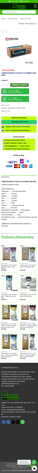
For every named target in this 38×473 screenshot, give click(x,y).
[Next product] (3, 31)
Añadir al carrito (19, 85)
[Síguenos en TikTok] (13, 422)
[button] (2, 6)
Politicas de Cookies (25, 465)
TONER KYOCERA (25, 19)
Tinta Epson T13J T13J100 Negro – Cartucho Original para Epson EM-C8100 (28, 355)
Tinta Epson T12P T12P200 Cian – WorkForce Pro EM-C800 (9, 296)
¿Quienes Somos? (11, 466)
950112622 (14, 1)
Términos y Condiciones (24, 466)
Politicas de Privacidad (19, 467)
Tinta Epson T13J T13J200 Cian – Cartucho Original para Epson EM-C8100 (9, 355)
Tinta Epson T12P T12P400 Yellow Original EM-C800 (28, 266)
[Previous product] (6, 31)
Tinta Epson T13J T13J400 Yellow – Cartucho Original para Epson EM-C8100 (9, 325)
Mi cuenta (10, 463)
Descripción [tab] (5, 177)
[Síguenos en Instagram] (8, 422)
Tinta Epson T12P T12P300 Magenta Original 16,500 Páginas (9, 266)
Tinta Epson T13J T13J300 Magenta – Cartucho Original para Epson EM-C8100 (28, 325)
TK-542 (8, 111)
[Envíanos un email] (18, 422)
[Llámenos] (22, 422)
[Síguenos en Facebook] (4, 422)
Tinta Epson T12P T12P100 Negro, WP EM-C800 (28, 295)
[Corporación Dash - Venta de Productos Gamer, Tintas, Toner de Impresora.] (19, 6)
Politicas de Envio (12, 465)
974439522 (26, 1)
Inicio (3, 19)
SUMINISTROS (12, 19)
